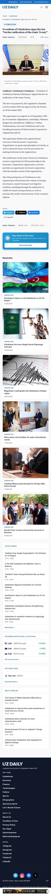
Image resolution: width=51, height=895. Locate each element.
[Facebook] (28, 875)
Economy (7, 780)
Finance (6, 784)
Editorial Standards (11, 836)
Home (5, 16)
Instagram (7, 850)
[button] (41, 7)
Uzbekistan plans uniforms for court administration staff (20, 720)
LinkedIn (6, 861)
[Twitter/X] (35, 875)
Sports (6, 796)
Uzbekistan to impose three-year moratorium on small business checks (25, 709)
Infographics (13, 2)
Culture (6, 792)
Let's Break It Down (41, 2)
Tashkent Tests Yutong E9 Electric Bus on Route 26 (25, 575)
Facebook (34, 212)
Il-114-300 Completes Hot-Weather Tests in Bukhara (23, 565)
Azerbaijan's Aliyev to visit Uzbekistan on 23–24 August (25, 596)
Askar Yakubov (9, 37)
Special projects (26, 2)
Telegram (9, 212)
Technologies (9, 788)
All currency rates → (12, 659)
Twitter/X (22, 212)
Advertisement (9, 832)
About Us (7, 817)
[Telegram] (15, 875)
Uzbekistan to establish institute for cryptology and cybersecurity (24, 617)
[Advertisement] (25, 891)
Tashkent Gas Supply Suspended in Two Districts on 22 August (25, 554)
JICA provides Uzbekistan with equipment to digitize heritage (23, 741)
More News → (10, 627)
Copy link (9, 217)
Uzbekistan (13, 16)
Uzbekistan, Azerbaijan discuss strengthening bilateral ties (24, 607)
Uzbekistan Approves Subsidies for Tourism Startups (23, 586)
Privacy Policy (9, 825)
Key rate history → (12, 682)
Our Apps (7, 829)
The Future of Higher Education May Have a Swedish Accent (23, 699)
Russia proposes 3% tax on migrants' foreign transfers (23, 730)
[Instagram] (22, 875)
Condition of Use (10, 821)
